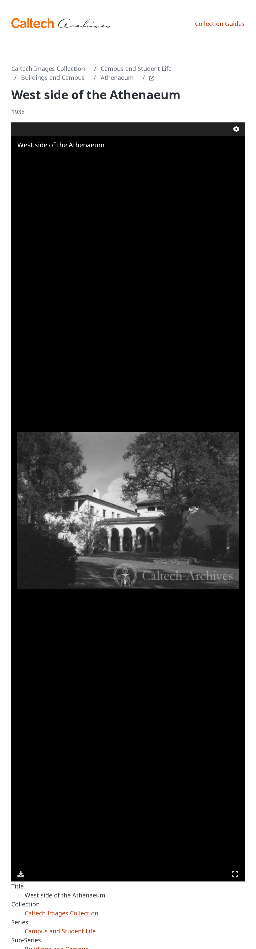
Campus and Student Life (136, 69)
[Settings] (236, 129)
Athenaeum (117, 77)
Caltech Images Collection (48, 69)
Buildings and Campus (53, 77)
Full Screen (235, 874)
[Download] (20, 874)
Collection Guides (220, 24)
